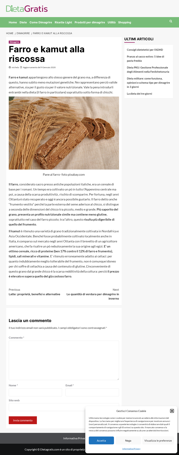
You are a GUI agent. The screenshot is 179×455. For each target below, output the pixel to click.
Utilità (112, 22)
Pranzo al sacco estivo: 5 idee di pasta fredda (145, 58)
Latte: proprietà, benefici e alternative (34, 292)
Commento (16, 337)
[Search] (171, 21)
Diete (23, 22)
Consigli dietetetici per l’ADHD (145, 49)
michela (15, 67)
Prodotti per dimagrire (90, 22)
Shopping (124, 22)
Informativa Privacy (131, 448)
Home (13, 22)
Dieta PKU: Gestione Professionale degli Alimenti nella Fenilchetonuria (148, 69)
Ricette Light (63, 22)
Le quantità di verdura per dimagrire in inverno (93, 294)
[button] (172, 411)
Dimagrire (14, 42)
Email (70, 385)
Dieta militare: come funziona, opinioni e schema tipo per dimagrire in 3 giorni (148, 82)
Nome (13, 385)
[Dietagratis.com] (27, 8)
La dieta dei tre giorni (139, 93)
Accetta (101, 440)
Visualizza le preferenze (158, 440)
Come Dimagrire (41, 22)
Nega (128, 440)
